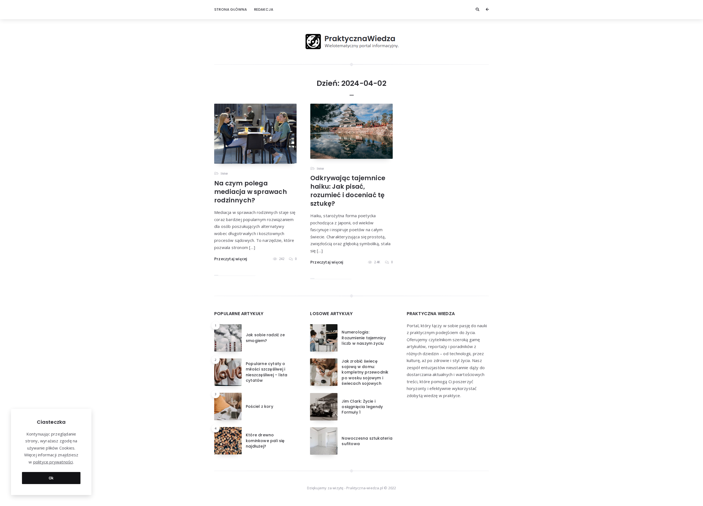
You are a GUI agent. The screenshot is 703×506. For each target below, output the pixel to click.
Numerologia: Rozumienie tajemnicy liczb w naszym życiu (364, 337)
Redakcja (264, 9)
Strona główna (230, 9)
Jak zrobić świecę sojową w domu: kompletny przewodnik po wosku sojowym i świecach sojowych (365, 372)
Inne (224, 173)
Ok (51, 477)
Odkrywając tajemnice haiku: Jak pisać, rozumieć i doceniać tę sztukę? (347, 191)
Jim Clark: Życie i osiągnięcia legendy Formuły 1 (362, 406)
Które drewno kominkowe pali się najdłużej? (265, 440)
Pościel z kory (259, 406)
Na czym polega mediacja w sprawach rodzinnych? (250, 192)
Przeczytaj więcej (230, 258)
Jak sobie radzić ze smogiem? (265, 337)
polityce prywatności (53, 462)
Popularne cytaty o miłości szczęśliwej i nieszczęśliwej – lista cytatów (266, 372)
